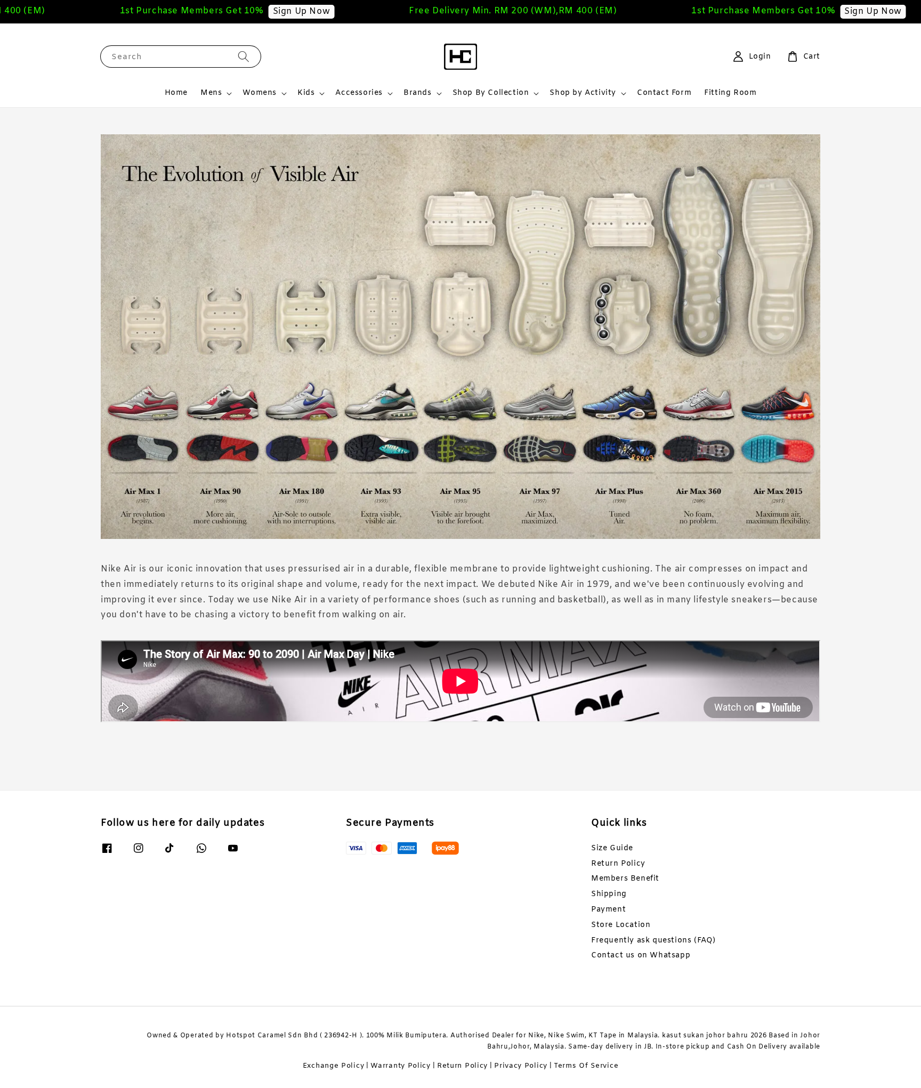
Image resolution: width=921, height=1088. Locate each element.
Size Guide (612, 848)
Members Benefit (625, 879)
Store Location (620, 925)
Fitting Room (730, 93)
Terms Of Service (586, 1065)
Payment (608, 910)
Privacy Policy (520, 1065)
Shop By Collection (491, 93)
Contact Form (664, 93)
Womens (260, 93)
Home (176, 93)
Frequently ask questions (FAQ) (653, 941)
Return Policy (618, 864)
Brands (417, 93)
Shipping (609, 894)
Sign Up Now (247, 11)
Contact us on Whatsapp (640, 955)
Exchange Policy (334, 1065)
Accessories (359, 93)
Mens (211, 93)
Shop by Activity (583, 93)
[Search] (244, 56)
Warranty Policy (400, 1065)
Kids (305, 93)
